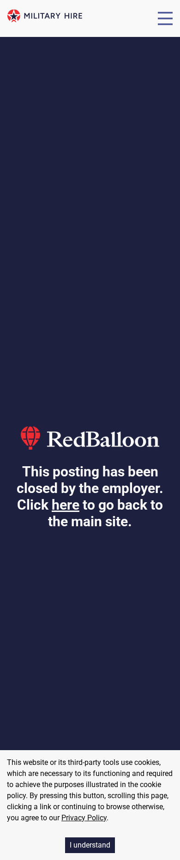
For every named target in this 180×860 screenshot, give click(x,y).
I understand (90, 845)
